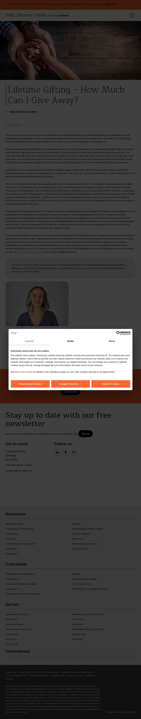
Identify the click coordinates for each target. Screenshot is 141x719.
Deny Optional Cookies (30, 384)
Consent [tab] (29, 341)
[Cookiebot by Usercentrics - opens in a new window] (118, 333)
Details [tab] (70, 341)
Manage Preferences (69, 384)
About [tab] (112, 341)
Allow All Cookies (110, 384)
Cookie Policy (26, 372)
